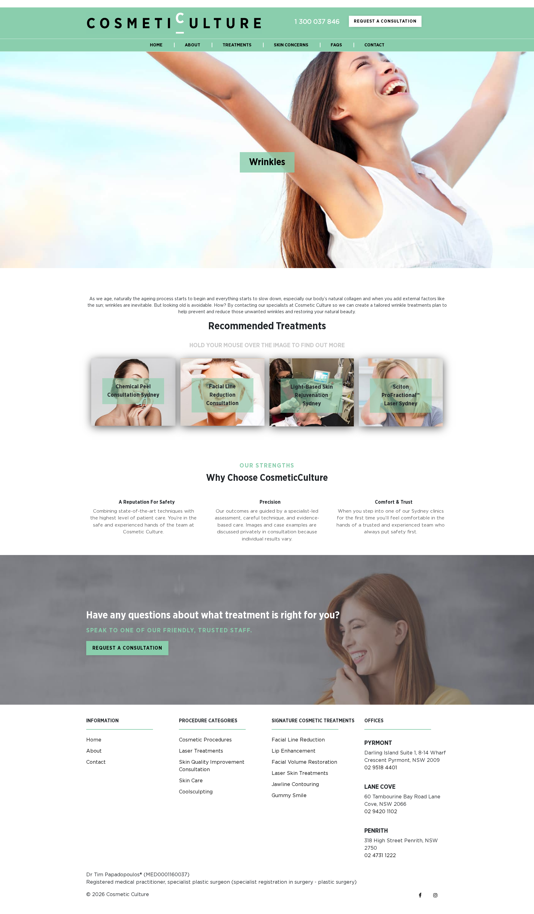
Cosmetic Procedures (205, 739)
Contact (96, 762)
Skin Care (191, 780)
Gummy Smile (289, 795)
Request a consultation (385, 21)
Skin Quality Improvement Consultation (211, 766)
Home (93, 739)
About (94, 751)
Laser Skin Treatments (300, 773)
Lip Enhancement (294, 751)
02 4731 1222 (380, 855)
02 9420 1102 (380, 811)
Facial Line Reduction (298, 739)
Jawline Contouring (295, 784)
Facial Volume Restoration (304, 762)
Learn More (133, 416)
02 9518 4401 (380, 767)
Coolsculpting (196, 791)
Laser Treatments (201, 751)
